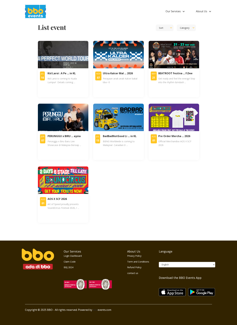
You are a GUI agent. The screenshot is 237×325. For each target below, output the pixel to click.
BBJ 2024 (68, 267)
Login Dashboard (73, 255)
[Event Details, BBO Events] (35, 11)
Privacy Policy (134, 255)
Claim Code (70, 261)
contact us (132, 273)
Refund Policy (134, 267)
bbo (95, 310)
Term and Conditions (138, 261)
